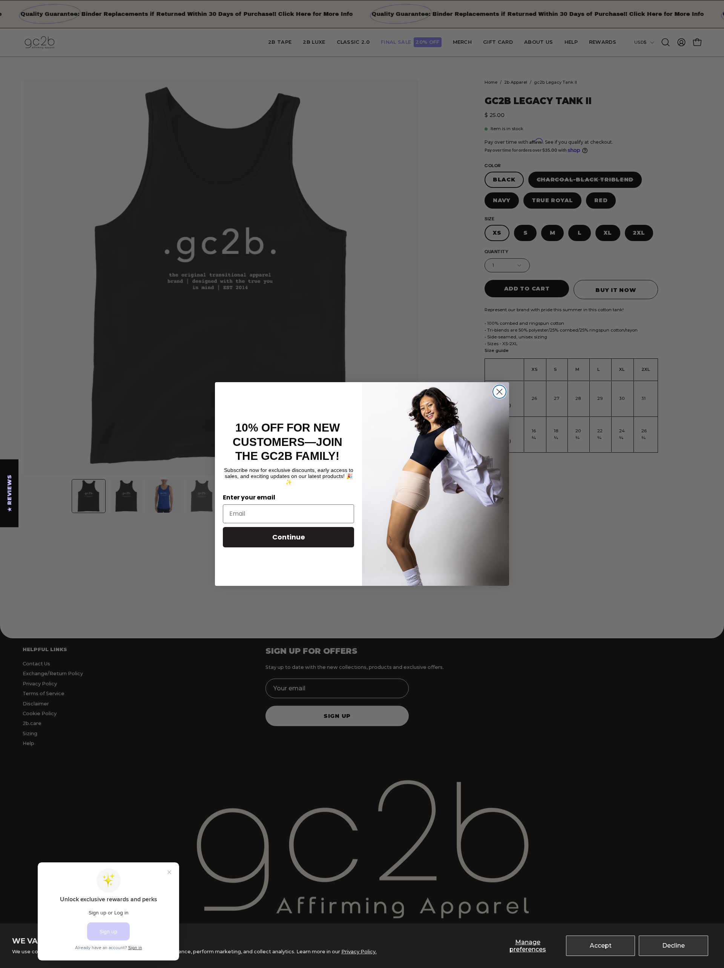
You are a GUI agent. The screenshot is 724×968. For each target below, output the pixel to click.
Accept (601, 945)
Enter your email (249, 497)
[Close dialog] (499, 391)
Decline (673, 945)
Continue (288, 537)
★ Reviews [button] (9, 493)
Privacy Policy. (359, 951)
